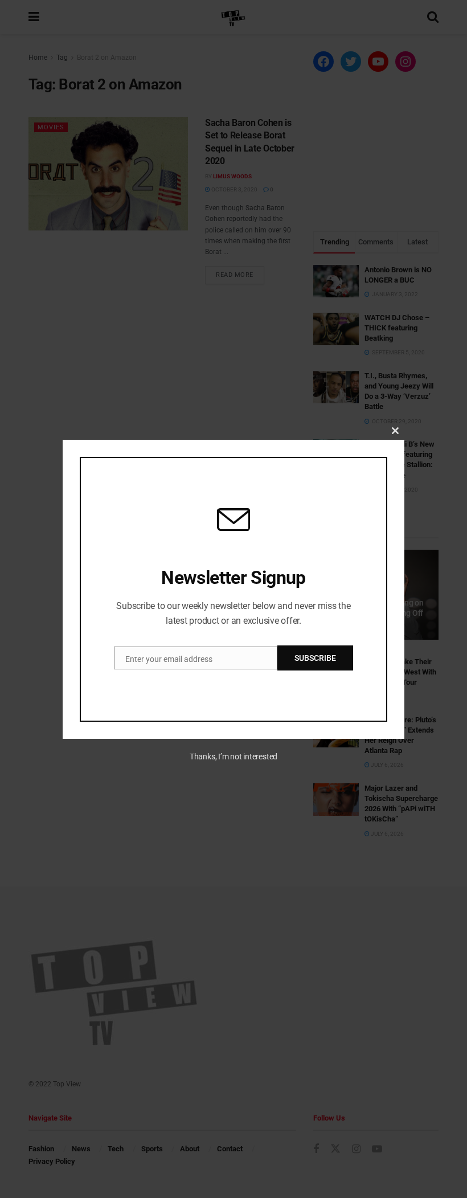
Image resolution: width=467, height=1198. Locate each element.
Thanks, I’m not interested (233, 756)
